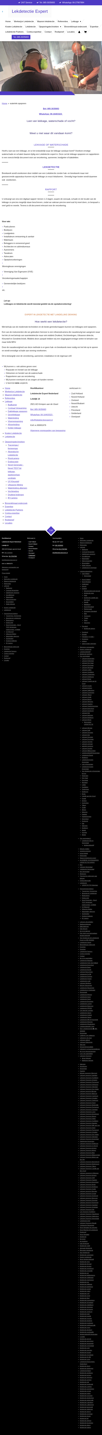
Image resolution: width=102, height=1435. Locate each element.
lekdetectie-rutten (85, 1291)
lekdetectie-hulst (85, 1314)
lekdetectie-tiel (84, 1418)
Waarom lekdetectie (13, 395)
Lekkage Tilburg (87, 695)
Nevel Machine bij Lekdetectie (89, 1230)
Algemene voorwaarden (87, 647)
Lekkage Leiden (86, 670)
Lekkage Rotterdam (88, 661)
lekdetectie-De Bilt (85, 1357)
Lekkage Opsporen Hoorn (88, 1102)
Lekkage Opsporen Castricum (89, 1096)
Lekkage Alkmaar (87, 728)
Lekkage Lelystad (87, 744)
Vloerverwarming (15, 421)
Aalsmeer (85, 825)
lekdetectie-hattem (85, 1427)
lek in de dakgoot (85, 931)
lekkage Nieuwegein (86, 985)
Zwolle (84, 807)
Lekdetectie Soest (85, 997)
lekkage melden (84, 849)
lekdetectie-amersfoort (86, 1341)
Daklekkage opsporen (17, 411)
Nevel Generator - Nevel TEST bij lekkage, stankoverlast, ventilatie (13, 627)
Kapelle (86, 602)
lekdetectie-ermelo (85, 1391)
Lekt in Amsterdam (87, 764)
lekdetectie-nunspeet (86, 1395)
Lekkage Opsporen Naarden (88, 1123)
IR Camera (12, 498)
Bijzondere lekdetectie (86, 1250)
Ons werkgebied (85, 656)
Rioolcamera (13, 458)
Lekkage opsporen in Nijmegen (89, 1173)
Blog (81, 865)
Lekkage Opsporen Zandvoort (89, 1100)
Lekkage (8, 401)
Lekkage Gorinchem (88, 692)
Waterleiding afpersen (17, 488)
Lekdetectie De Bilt (85, 974)
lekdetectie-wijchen (85, 1420)
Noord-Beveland (89, 606)
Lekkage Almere (87, 699)
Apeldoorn (85, 757)
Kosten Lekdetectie (13, 433)
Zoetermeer (85, 789)
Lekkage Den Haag (88, 663)
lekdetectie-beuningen (86, 1423)
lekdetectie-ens (84, 1282)
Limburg (84, 641)
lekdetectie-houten (85, 1352)
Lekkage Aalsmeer (87, 715)
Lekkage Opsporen (86, 1056)
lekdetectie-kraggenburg (87, 1300)
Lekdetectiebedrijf (85, 651)
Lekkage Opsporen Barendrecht (89, 1161)
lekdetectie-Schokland (86, 1302)
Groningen (85, 639)
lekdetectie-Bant (85, 1298)
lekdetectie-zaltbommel (87, 1404)
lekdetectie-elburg (85, 1425)
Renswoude (83, 992)
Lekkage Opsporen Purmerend (89, 1082)
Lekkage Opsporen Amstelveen (89, 1114)
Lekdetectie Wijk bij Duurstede (89, 1019)
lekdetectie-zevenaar (86, 1414)
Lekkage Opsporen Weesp (88, 1116)
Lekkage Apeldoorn (87, 717)
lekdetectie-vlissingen (86, 1307)
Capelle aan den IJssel (89, 796)
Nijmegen (84, 812)
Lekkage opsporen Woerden (88, 1191)
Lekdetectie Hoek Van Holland (89, 963)
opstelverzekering (85, 851)
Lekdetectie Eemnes (86, 976)
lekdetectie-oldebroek (86, 1409)
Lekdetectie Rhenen (86, 994)
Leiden (84, 784)
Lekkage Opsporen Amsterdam (89, 1139)
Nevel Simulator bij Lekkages (88, 1227)
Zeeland (84, 588)
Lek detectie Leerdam (86, 1010)
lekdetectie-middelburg (86, 1305)
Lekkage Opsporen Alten (87, 1152)
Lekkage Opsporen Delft (87, 1177)
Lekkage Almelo (86, 720)
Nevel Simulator (84, 1234)
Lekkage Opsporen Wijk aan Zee (90, 1125)
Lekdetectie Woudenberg (87, 1024)
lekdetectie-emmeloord (87, 1268)
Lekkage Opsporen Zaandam (89, 1109)
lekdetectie (83, 1236)
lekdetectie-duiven (85, 1411)
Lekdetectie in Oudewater (87, 990)
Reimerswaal (88, 609)
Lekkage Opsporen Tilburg (88, 1166)
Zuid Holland (85, 573)
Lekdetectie (10, 437)
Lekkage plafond (85, 1040)
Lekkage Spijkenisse (88, 690)
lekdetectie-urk (84, 1273)
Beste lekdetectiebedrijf (87, 1259)
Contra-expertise (12, 513)
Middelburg (87, 604)
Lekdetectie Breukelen (86, 1001)
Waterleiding (13, 418)
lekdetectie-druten (85, 1416)
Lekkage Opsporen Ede (87, 1209)
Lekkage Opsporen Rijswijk (88, 1223)
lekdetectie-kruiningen (86, 1323)
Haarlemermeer (86, 816)
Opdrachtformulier (85, 880)
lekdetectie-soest (85, 1359)
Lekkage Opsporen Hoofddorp (89, 1078)
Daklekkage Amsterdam (87, 1141)
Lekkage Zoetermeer (88, 674)
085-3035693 (8, 552)
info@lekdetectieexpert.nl (41, 420)
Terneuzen (87, 616)
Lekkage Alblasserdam (89, 750)
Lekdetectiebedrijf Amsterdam (91, 753)
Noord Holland (86, 579)
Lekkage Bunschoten (86, 972)
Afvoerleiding (14, 425)
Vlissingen (87, 622)
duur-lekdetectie (85, 1252)
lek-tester (83, 1239)
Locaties (8, 523)
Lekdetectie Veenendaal (87, 869)
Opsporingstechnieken (15, 442)
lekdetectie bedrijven (86, 654)
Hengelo (84, 832)
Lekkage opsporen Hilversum (89, 1198)
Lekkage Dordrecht (88, 711)
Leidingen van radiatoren (87, 1035)
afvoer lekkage (86, 1058)
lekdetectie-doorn (85, 1366)
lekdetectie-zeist (85, 1348)
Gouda (84, 798)
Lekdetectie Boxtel (87, 755)
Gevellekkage (14, 415)
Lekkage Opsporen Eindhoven (89, 1143)
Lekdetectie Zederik (86, 1015)
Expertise (9, 507)
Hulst (85, 595)
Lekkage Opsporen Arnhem (88, 1148)
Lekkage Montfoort (85, 983)
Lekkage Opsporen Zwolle (88, 1189)
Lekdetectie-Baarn (85, 1370)
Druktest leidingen (16, 495)
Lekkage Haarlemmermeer (90, 706)
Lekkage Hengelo (87, 741)
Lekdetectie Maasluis (86, 960)
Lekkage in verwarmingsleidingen (90, 1049)
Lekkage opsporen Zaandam (88, 1075)
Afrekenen (83, 874)
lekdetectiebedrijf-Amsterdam (88, 1334)
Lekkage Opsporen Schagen (88, 1080)
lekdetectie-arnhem (85, 1380)
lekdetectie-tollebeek (86, 1284)
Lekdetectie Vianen (85, 1013)
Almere (84, 809)
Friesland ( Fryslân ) (88, 636)
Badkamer (12, 405)
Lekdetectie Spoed (85, 942)
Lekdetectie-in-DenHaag (89, 567)
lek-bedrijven (84, 1241)
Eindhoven (85, 791)
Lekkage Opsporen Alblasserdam (90, 1155)
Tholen (86, 618)
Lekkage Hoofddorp (88, 672)
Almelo (84, 830)
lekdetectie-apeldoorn (86, 1373)
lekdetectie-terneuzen (86, 1309)
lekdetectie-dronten (85, 1266)
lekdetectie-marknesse (87, 1280)
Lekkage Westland (87, 667)
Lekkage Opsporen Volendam (89, 1087)
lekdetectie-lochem (85, 1375)
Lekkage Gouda (87, 686)
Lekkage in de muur (86, 1038)
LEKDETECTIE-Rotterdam (90, 885)
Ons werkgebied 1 (85, 838)
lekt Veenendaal (84, 871)
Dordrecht (85, 821)
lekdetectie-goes (89, 593)
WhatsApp (41, 415)
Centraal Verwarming (17, 408)
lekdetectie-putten (85, 1393)
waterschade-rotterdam (89, 643)
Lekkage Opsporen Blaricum (88, 1093)
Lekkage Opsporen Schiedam (89, 1207)
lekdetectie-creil (84, 1293)
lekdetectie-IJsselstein (86, 1355)
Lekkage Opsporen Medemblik (89, 1105)
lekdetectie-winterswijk (86, 1400)
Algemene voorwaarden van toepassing (47, 430)
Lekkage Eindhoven (88, 676)
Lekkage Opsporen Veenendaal (89, 1218)
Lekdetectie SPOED (86, 1008)
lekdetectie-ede (84, 1382)
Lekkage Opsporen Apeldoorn (89, 1186)
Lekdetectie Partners (14, 510)
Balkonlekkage (84, 926)
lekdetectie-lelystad (85, 1264)
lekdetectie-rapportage (86, 1255)
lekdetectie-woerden (86, 1350)
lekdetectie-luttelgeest (86, 1286)
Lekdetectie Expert (30, 11)
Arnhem (84, 800)
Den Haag (85, 778)
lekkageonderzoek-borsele (92, 591)
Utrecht (84, 586)
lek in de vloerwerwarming (88, 1051)
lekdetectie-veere (85, 1327)
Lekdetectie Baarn (85, 967)
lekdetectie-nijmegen (86, 1377)
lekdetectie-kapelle (85, 1316)
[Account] (79, 32)
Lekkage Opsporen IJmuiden (88, 1098)
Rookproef (9, 520)
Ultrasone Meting (15, 485)
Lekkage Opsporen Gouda (88, 1193)
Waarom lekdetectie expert (88, 858)
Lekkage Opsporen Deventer (89, 1200)
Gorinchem (85, 803)
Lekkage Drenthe (87, 748)
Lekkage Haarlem (87, 704)
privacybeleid (84, 853)
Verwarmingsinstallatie (86, 1047)
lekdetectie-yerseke (86, 1318)
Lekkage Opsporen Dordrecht (89, 1196)
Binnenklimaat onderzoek (16, 503)
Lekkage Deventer (87, 732)
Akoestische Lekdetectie (13, 618)
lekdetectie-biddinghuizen (87, 1275)
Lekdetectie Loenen (86, 1003)
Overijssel (85, 632)
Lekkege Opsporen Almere (88, 1150)
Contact (8, 516)
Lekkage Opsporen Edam (87, 1127)
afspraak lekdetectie (86, 1248)
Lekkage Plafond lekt (86, 1042)
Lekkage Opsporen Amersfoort (89, 1182)
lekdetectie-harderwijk (86, 1384)
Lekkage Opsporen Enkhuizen (89, 1084)
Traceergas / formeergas (13, 616)
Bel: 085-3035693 (51, 109)
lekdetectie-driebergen (86, 1368)
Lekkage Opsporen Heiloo (88, 1118)
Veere (85, 620)
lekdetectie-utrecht (85, 1339)
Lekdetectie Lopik (85, 981)
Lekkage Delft (86, 730)
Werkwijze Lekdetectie (15, 392)
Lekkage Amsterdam (88, 658)
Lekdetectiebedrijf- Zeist (87, 1026)
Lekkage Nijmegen (87, 701)
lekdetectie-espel (85, 1295)
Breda (83, 794)
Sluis (85, 613)
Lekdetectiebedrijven (86, 571)
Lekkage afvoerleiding (86, 922)
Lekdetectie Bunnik (85, 969)
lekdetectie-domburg (86, 1330)
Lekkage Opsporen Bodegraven (89, 1164)
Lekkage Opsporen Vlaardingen (89, 1214)
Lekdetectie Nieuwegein (87, 988)
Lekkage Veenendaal (86, 867)
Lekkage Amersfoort (88, 708)
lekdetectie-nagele (85, 1289)
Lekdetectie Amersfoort (87, 965)
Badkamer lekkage (87, 1060)
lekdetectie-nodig (85, 1245)
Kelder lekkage (14, 428)
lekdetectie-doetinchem (87, 1398)
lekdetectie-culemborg (86, 1402)
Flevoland (85, 626)
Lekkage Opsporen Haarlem (88, 1180)
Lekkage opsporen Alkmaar (88, 1091)
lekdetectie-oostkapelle (87, 1332)
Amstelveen (83, 1066)
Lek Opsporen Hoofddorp (87, 1211)
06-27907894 (13, 556)
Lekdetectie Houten (86, 978)
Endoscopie (13, 462)
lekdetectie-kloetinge (86, 1320)
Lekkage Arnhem (87, 688)
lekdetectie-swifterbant (86, 1277)
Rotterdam (85, 775)
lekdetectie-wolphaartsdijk (87, 1325)
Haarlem (84, 814)
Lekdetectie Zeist (85, 1221)
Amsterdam (83, 1033)
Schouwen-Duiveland (90, 611)
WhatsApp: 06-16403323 (51, 114)
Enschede (85, 780)
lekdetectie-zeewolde (86, 1270)
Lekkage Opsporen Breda (88, 1184)
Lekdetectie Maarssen (86, 1006)
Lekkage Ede (86, 713)
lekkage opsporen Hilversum (88, 1073)
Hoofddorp (85, 787)
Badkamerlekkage (85, 924)
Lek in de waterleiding (86, 1053)
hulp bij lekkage (84, 1243)
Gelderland (31, 555)
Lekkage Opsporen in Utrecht (89, 1146)
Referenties (10, 398)
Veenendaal (87, 576)
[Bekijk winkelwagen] (85, 32)
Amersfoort (85, 819)
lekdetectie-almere (89, 628)
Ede (83, 823)
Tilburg (84, 805)
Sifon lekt (82, 1044)
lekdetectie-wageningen (87, 1389)
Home (4, 103)
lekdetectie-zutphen (86, 1386)
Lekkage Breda (86, 679)
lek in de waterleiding (86, 958)
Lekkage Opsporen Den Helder (89, 1089)
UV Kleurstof (13, 481)
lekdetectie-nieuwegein (87, 1343)
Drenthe (84, 634)
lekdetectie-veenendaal (87, 1345)
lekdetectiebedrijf (89, 845)
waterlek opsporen (18, 103)
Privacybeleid (6, 573)
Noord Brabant (86, 581)
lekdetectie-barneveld (86, 1407)
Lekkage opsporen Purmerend (89, 1202)
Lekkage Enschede (88, 665)
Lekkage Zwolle (86, 697)
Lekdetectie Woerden (86, 1022)
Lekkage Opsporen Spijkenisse (89, 1216)
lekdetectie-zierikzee (86, 1311)
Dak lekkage (83, 928)
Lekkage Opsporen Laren (87, 1112)
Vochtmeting (13, 491)
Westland (84, 782)
